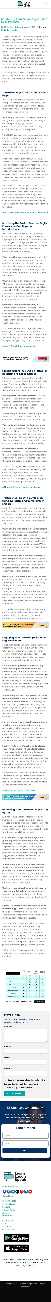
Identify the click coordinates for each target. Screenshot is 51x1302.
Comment (9, 1026)
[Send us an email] (17, 1192)
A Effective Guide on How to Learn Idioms (21, 487)
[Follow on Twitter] (13, 1192)
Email (7, 1058)
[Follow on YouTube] (30, 1192)
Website (8, 1069)
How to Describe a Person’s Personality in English (25, 212)
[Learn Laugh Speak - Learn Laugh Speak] (24, 4)
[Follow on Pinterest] (22, 1192)
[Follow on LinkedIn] (26, 1192)
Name (7, 1046)
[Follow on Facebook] (5, 1192)
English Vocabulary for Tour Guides (18, 790)
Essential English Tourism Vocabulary (19, 346)
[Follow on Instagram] (9, 1192)
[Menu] (47, 4)
